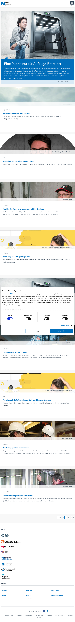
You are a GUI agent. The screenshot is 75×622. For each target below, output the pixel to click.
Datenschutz (28, 615)
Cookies (49, 615)
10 (68, 517)
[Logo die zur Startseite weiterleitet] (6, 3)
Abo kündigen (9, 615)
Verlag (39, 617)
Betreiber (29, 590)
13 (71, 517)
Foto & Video (55, 590)
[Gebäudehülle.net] (37, 541)
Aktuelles (4, 590)
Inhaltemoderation (60, 615)
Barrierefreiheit (40, 615)
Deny (37, 331)
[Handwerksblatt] (37, 535)
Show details (65, 325)
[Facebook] (44, 611)
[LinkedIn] (47, 611)
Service (3, 595)
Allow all (61, 331)
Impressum (19, 615)
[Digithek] (37, 576)
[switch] (28, 318)
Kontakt (70, 615)
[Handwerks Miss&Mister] (37, 558)
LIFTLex (28, 595)
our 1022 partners (13, 294)
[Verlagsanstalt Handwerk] (37, 569)
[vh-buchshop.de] (37, 564)
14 (73, 517)
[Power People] (37, 552)
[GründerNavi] (37, 547)
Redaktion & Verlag (57, 595)
